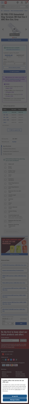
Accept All (15, 396)
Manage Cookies (14, 400)
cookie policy (17, 389)
